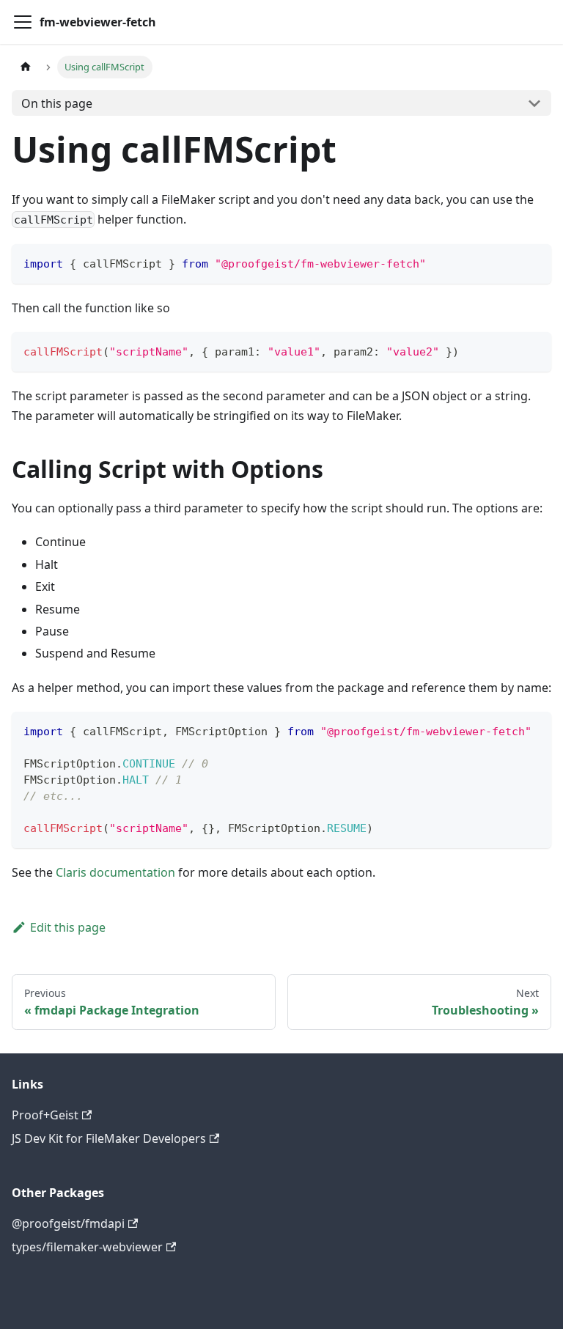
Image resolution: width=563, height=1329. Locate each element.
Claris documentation (115, 872)
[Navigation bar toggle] (23, 22)
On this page (56, 103)
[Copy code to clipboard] (533, 262)
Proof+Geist (45, 1115)
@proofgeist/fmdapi (68, 1223)
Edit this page (68, 927)
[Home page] (26, 67)
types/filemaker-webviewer (87, 1247)
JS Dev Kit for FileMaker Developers (109, 1138)
